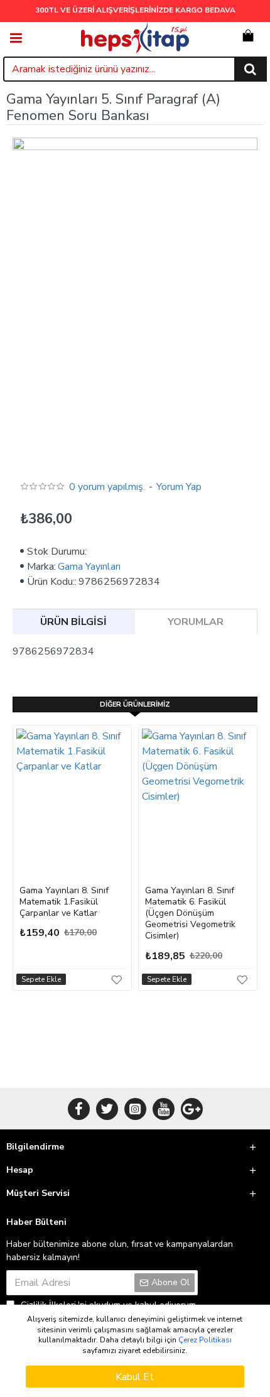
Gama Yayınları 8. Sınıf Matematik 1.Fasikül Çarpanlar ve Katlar (64, 902)
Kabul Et (135, 1377)
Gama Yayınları (89, 566)
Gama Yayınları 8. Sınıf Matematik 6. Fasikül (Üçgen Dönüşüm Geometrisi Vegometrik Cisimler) (190, 913)
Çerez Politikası (205, 1340)
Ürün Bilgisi (73, 622)
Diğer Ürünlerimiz (135, 704)
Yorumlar (196, 622)
